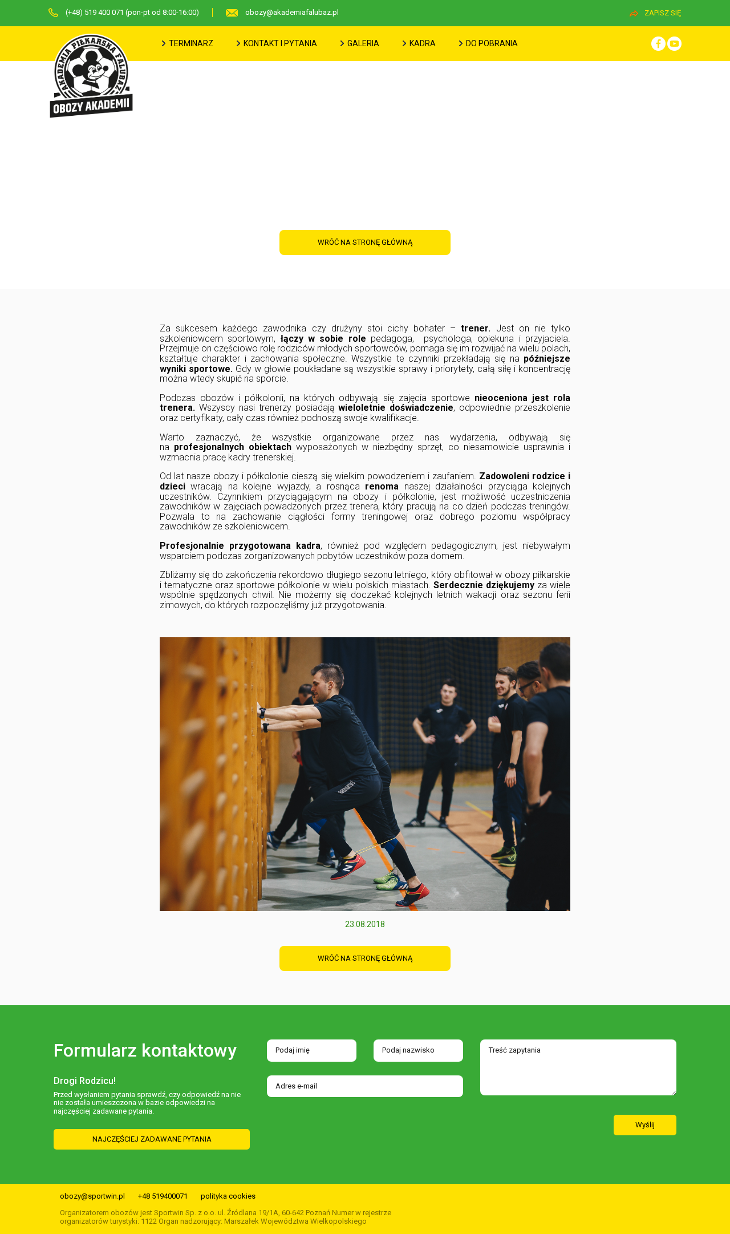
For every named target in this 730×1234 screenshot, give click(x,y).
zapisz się (662, 13)
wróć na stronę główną (365, 242)
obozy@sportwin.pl (92, 1196)
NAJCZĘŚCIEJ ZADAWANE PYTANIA (152, 1139)
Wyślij (645, 1124)
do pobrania (491, 43)
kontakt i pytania (279, 43)
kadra (422, 43)
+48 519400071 (163, 1196)
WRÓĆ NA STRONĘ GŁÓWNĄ (365, 958)
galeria (362, 43)
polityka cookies (228, 1196)
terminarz (190, 43)
